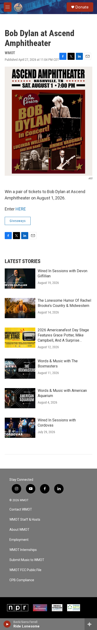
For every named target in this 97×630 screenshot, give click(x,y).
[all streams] (91, 624)
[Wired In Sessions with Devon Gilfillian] (20, 278)
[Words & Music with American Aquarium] (20, 398)
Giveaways (18, 221)
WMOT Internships (23, 550)
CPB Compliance (21, 580)
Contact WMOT (20, 509)
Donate (82, 7)
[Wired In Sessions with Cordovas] (20, 428)
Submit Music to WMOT (26, 560)
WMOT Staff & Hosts (24, 519)
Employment (18, 540)
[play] (7, 624)
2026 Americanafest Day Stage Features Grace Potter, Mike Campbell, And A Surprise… (63, 335)
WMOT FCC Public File (25, 570)
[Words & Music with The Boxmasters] (20, 369)
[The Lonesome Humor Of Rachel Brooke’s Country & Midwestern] (20, 308)
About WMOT (19, 529)
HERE (21, 208)
